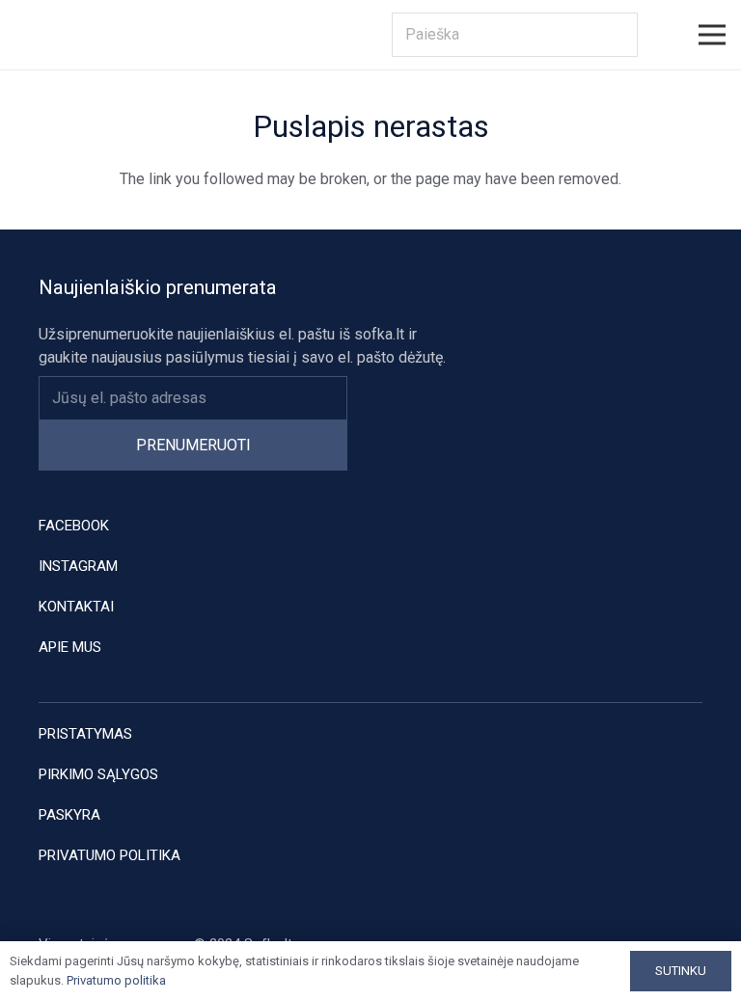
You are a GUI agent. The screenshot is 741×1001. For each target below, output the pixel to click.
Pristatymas (85, 734)
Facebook (74, 525)
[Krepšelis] (659, 35)
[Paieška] (616, 35)
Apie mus (70, 647)
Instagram (78, 566)
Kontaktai (76, 606)
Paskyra (69, 815)
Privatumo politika (109, 855)
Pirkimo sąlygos (98, 774)
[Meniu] (712, 35)
